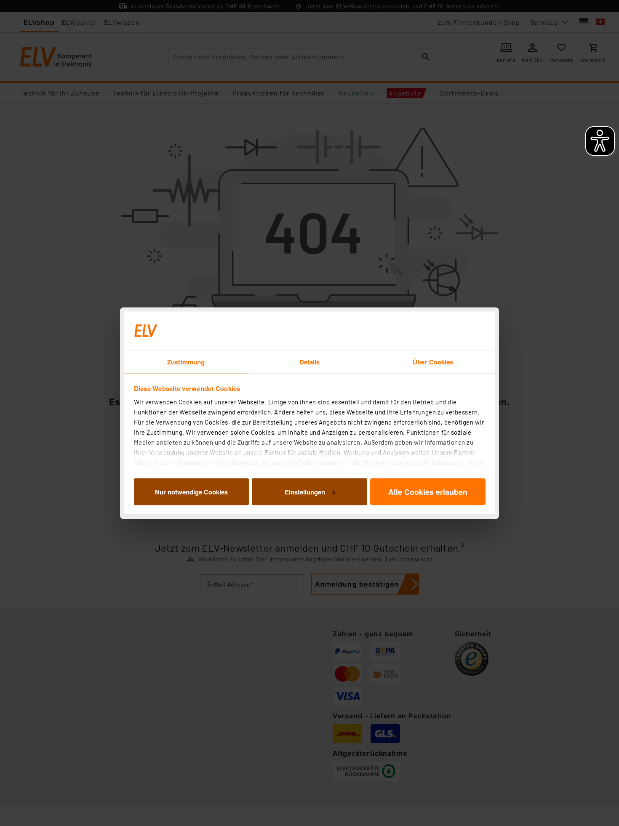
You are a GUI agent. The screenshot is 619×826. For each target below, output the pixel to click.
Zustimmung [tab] (186, 361)
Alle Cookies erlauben (427, 491)
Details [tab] (309, 361)
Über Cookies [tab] (433, 361)
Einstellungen (305, 491)
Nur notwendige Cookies (191, 491)
